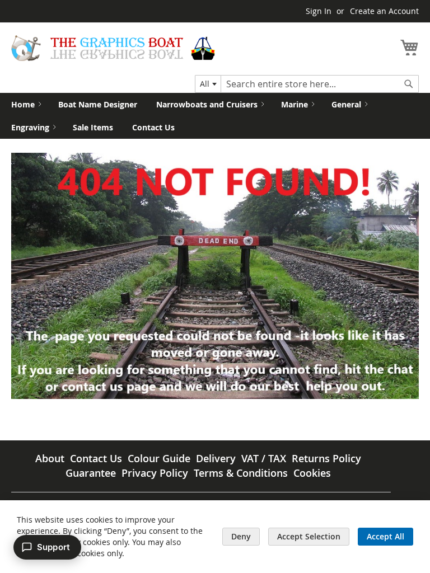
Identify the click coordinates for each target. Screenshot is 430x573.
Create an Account (384, 11)
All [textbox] (204, 83)
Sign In (318, 11)
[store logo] (113, 48)
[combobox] (208, 84)
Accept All (385, 536)
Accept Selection (308, 536)
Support (53, 547)
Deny (241, 536)
